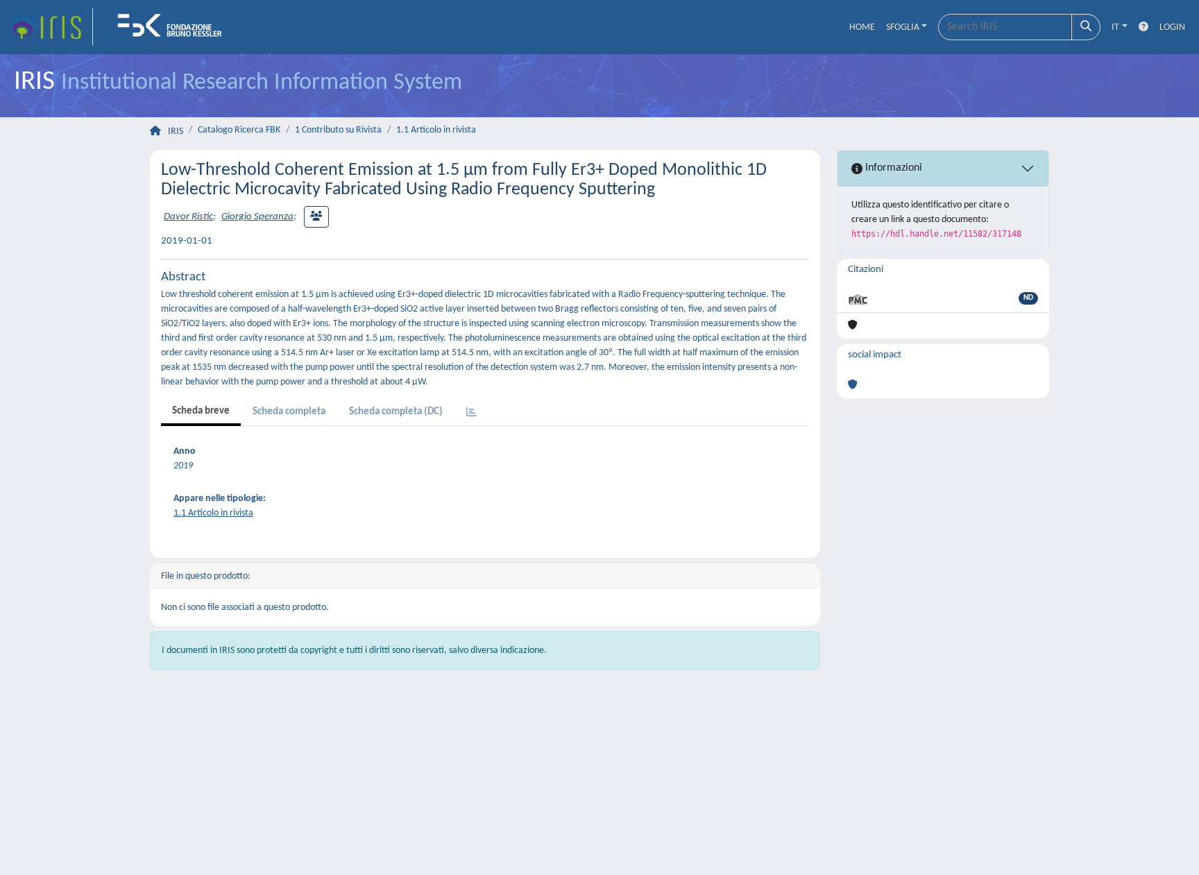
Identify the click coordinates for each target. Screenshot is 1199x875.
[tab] (471, 413)
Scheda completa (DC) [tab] (396, 412)
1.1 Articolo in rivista (436, 130)
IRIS (175, 131)
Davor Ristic (188, 217)
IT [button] (1115, 27)
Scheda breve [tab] (201, 411)
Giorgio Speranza (257, 217)
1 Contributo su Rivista (338, 130)
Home (862, 27)
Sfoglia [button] (902, 27)
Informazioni (892, 167)
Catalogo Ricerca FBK (239, 130)
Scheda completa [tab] (289, 412)
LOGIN (1172, 27)
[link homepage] (50, 27)
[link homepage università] (174, 27)
